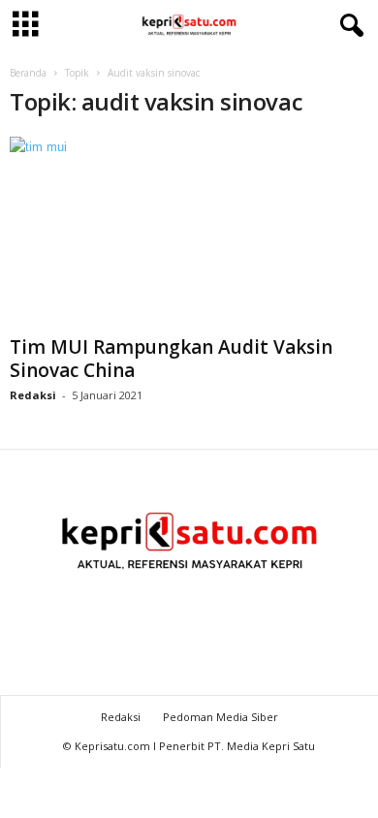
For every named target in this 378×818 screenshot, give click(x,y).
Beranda (28, 72)
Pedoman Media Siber (220, 716)
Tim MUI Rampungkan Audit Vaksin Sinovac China (171, 358)
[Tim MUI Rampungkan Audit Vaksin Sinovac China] (189, 232)
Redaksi (33, 395)
